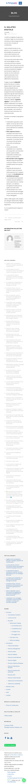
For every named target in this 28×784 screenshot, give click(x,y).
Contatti (8, 695)
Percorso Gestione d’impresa (15, 663)
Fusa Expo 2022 (14, 637)
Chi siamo (8, 612)
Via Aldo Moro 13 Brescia (15, 755)
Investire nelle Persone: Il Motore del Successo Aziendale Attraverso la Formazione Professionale (14, 443)
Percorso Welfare (12, 654)
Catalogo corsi (18, 727)
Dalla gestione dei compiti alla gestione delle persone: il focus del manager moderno (14, 317)
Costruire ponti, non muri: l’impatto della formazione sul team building (14, 336)
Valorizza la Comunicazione (15, 680)
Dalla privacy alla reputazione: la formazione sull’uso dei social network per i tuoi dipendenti (14, 354)
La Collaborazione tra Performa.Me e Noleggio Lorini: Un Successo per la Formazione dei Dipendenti (14, 531)
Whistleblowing (11, 782)
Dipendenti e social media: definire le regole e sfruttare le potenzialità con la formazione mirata (14, 348)
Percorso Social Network (14, 657)
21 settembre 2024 (16, 628)
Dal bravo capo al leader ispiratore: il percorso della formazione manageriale (13, 330)
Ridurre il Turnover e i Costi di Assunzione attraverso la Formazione (13, 405)
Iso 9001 (9, 776)
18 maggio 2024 (15, 634)
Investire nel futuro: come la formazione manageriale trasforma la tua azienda (13, 372)
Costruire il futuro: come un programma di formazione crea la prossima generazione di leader (14, 290)
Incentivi (8, 689)
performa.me (14, 34)
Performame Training (15, 623)
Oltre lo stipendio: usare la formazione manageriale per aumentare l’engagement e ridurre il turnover (13, 297)
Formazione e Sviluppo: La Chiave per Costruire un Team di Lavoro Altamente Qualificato (14, 432)
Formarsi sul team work (12, 461)
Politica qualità (8, 715)
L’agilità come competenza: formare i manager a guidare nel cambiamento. (14, 265)
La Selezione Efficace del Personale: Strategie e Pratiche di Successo (14, 538)
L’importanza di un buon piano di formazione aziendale (14, 457)
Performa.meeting (14, 640)
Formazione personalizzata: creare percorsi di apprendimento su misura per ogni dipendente (15, 389)
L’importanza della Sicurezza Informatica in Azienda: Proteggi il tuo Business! (14, 481)
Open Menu (20, 3)
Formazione (9, 643)
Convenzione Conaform (14, 615)
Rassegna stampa (9, 727)
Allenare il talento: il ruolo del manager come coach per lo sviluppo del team (13, 311)
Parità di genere (11, 772)
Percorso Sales (12, 651)
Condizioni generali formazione (15, 778)
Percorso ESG (11, 675)
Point (7, 692)
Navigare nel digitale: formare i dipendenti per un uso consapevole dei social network (14, 360)
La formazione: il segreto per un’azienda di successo (13, 464)
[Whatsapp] (24, 780)
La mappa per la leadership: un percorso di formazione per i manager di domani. (14, 284)
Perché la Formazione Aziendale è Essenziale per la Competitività (14, 427)
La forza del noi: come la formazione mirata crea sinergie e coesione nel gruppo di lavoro (15, 271)
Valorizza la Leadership (14, 683)
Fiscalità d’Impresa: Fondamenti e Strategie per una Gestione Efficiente (14, 543)
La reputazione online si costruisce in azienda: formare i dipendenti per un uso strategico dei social (14, 277)
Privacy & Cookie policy (12, 705)
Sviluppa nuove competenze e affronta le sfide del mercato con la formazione (14, 399)
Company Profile (8, 725)
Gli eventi (10, 620)
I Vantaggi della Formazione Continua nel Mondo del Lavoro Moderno (14, 507)
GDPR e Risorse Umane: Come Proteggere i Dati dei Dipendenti (14, 512)
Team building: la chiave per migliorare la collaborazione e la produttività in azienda (14, 341)
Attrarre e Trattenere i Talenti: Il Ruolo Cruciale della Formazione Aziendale (14, 411)
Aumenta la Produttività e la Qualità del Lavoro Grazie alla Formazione (14, 422)
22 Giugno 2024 (15, 631)
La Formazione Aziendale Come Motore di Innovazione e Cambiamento (14, 383)
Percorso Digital (12, 660)
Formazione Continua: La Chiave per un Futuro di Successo (14, 437)
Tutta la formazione (13, 645)
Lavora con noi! (12, 617)
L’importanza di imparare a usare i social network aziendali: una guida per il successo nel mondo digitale (15, 470)
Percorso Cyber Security (14, 677)
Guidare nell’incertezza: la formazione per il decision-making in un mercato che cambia (13, 323)
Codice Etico (10, 774)
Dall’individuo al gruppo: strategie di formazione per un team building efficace (15, 366)
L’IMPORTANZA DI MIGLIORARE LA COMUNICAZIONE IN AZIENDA (14, 487)
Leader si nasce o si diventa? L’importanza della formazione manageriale (14, 377)
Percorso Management (14, 648)
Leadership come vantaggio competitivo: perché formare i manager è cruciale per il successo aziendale (14, 304)
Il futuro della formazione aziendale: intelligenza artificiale (14, 394)
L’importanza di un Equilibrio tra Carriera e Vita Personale (14, 521)
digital (8, 34)
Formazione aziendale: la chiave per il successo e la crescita (14, 449)
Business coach (10, 686)
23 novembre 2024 (16, 625)
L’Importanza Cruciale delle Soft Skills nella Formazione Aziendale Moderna (15, 416)
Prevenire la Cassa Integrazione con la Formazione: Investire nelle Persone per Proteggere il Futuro (15, 502)
